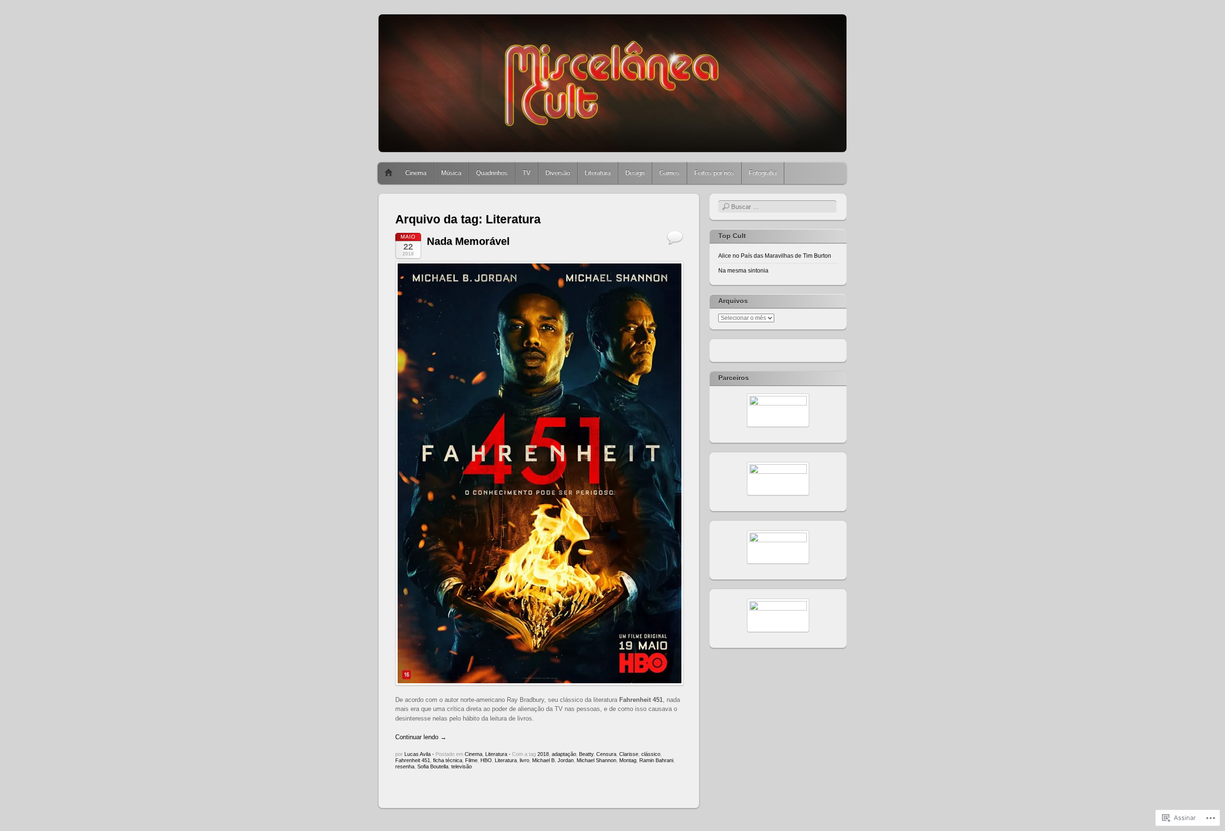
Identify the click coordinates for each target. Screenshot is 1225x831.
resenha (404, 766)
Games (669, 172)
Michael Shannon (596, 760)
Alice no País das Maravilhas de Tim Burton (774, 255)
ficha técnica (447, 760)
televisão (461, 766)
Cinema (415, 172)
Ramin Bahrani (656, 760)
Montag (627, 760)
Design (635, 172)
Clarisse (628, 754)
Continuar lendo (420, 737)
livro (524, 760)
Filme (471, 760)
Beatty (586, 754)
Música (451, 172)
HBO (486, 760)
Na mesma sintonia (743, 270)
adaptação (564, 754)
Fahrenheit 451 (412, 760)
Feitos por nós (714, 172)
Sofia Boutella (432, 766)
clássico (650, 754)
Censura (606, 754)
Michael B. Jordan (553, 760)
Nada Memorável (468, 241)
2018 (543, 754)
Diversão (558, 172)
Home (389, 173)
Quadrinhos (492, 172)
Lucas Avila (417, 754)
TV (527, 172)
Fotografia (763, 172)
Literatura (598, 172)
